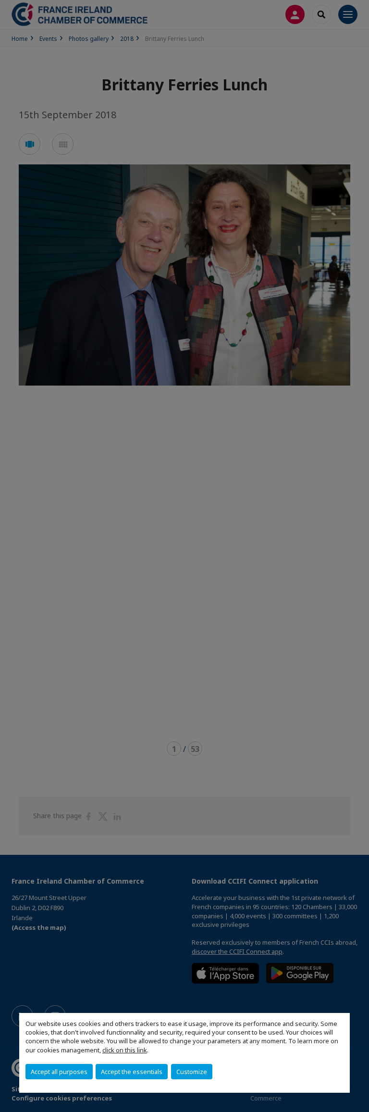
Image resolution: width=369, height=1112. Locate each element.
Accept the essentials (131, 1071)
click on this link (124, 1050)
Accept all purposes (59, 1071)
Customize (191, 1071)
